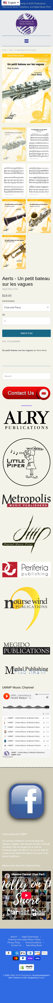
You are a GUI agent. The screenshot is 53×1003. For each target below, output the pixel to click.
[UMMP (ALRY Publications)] (26, 33)
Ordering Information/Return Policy (24, 939)
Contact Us (16, 945)
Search (13, 936)
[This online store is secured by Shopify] (26, 969)
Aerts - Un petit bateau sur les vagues (22, 50)
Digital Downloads (30, 936)
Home (4, 50)
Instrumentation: (8, 301)
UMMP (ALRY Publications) (21, 975)
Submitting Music (34, 945)
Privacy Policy (14, 942)
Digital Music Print (10, 289)
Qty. (3, 315)
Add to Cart (26, 333)
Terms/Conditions (33, 942)
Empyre (41, 977)
